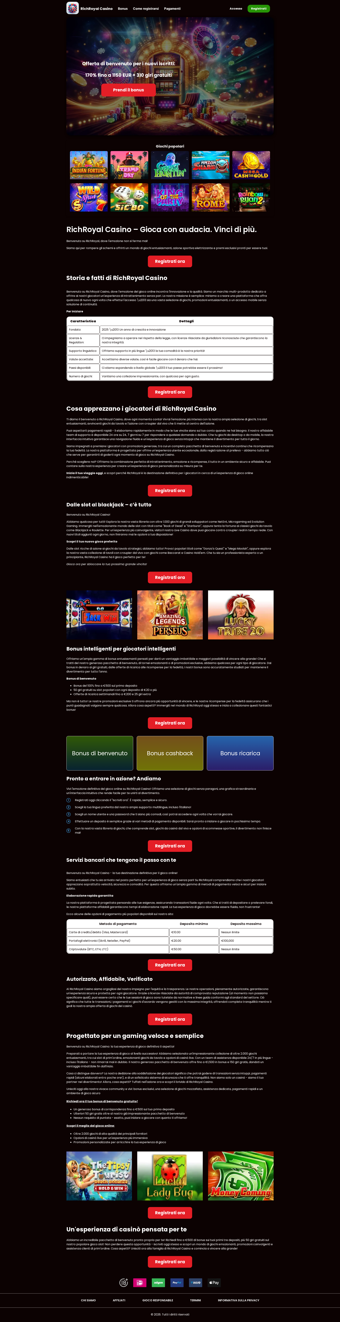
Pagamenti (172, 8)
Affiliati (119, 1300)
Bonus (123, 8)
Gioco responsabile (157, 1300)
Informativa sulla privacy (238, 1300)
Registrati (259, 9)
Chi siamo (88, 1300)
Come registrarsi (146, 8)
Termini (195, 1300)
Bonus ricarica (240, 753)
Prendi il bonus (128, 90)
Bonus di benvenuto (100, 753)
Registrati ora (170, 261)
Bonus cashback (170, 753)
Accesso (236, 9)
